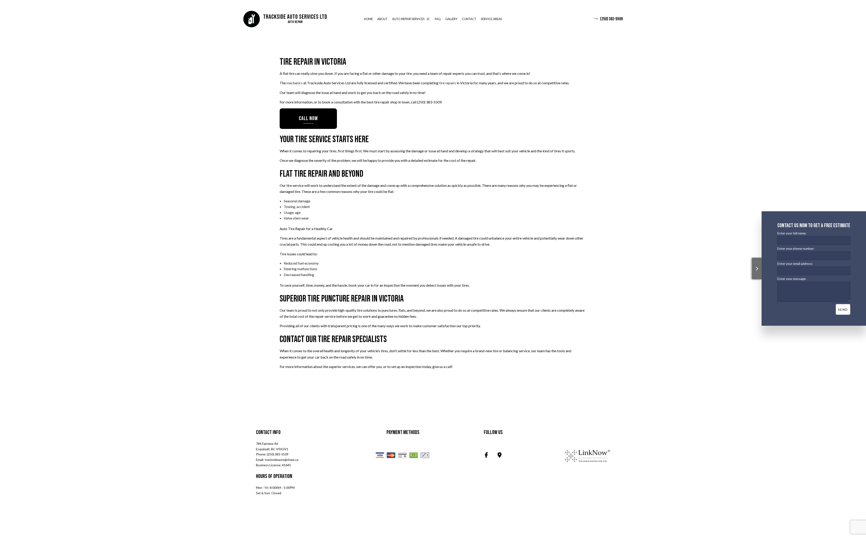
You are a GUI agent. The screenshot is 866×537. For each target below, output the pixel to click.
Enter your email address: (795, 263)
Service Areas (491, 19)
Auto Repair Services (408, 19)
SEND (843, 309)
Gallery (451, 19)
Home (368, 19)
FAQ (438, 19)
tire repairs (447, 83)
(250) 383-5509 (611, 19)
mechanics (294, 83)
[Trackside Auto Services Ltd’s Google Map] (499, 455)
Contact (469, 19)
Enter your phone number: (795, 248)
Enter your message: (791, 278)
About (382, 19)
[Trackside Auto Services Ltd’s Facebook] (486, 455)
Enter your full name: (791, 233)
